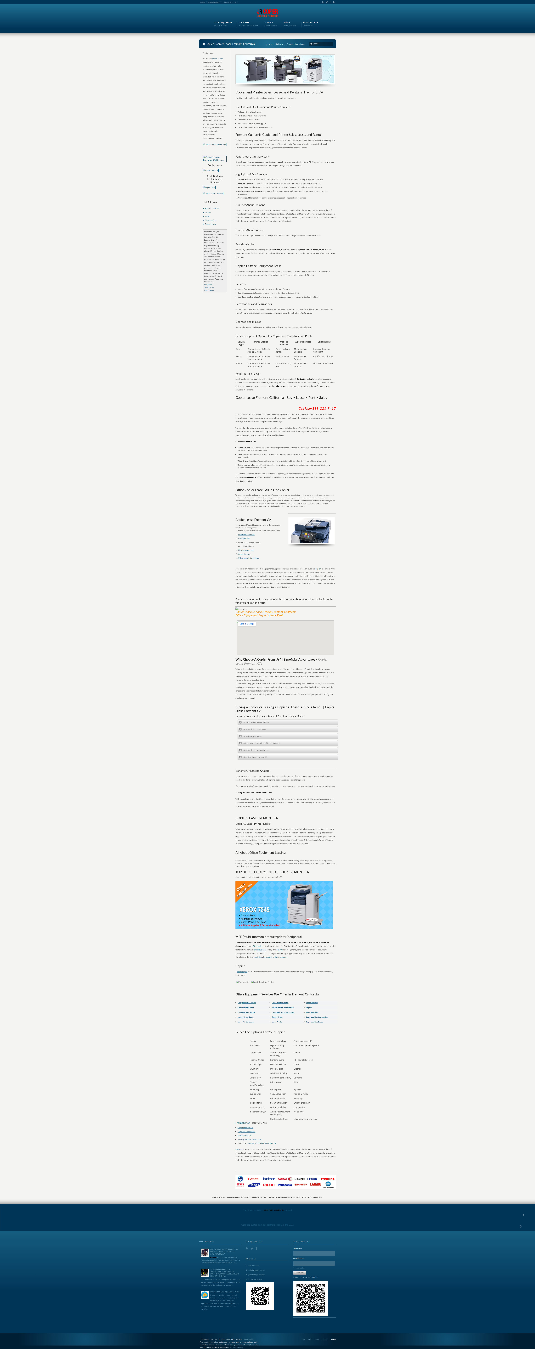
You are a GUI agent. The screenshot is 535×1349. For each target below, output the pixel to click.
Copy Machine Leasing (247, 1002)
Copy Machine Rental (246, 1012)
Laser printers (244, 538)
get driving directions (256, 1274)
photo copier (217, 58)
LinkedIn (333, 2)
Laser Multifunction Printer (283, 1012)
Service (202, 2)
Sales (317, 1339)
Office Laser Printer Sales (248, 558)
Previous (246, 1339)
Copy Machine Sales (246, 1007)
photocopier (267, 957)
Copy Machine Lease (314, 1022)
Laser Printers (312, 1002)
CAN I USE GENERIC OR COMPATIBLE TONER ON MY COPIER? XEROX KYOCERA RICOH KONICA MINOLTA (224, 1273)
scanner (283, 957)
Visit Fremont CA (244, 1135)
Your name (297, 1248)
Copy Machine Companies (317, 1017)
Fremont (290, 44)
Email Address (299, 1258)
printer (276, 957)
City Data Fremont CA (246, 1131)
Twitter (326, 2)
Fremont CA (242, 1123)
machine (260, 946)
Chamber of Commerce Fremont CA (261, 1143)
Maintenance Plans (246, 550)
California (279, 44)
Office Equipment (213, 2)
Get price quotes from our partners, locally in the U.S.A (267, 1224)
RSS (322, 2)
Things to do (209, 287)
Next (252, 1339)
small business (260, 950)
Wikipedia (208, 284)
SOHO (279, 950)
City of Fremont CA (245, 1127)
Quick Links (227, 2)
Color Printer (277, 1017)
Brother (208, 212)
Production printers (246, 534)
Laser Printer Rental (280, 1002)
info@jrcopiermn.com (256, 1270)
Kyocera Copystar (212, 208)
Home (270, 44)
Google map (209, 290)
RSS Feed (232, 1347)
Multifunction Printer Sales (283, 1007)
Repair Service (210, 224)
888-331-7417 (253, 1265)
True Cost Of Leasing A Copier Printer (225, 1292)
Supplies (324, 1339)
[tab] (288, 722)
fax (260, 957)
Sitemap (240, 1347)
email (256, 957)
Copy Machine (312, 1012)
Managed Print (211, 220)
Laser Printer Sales (245, 1017)
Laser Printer (277, 1022)
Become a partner (255, 1279)
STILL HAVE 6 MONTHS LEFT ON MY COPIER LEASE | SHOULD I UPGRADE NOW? (224, 1252)
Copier (309, 1007)
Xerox (207, 216)
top (334, 1339)
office (254, 946)
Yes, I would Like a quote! (267, 1210)
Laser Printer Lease (246, 1022)
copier (318, 569)
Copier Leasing (244, 554)
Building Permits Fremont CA (249, 1139)
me (235, 2)
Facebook (257, 1248)
